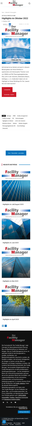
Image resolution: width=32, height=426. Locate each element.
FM (13, 118)
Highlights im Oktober (7, 120)
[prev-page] (3, 326)
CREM (14, 115)
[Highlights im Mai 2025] (16, 262)
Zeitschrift (5, 128)
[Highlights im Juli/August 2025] (16, 185)
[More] (30, 110)
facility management (22, 115)
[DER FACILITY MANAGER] (16, 3)
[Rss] (7, 402)
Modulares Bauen (6, 123)
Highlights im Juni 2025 (11, 243)
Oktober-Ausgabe (23, 123)
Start (3, 12)
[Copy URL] (25, 110)
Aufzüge (9, 115)
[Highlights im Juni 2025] (16, 224)
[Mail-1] (3, 402)
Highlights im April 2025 (11, 319)
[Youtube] (15, 402)
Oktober (15, 123)
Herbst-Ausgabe (20, 118)
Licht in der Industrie (20, 120)
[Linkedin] (13, 110)
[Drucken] (21, 110)
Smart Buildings (21, 125)
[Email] (17, 110)
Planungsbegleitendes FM (8, 125)
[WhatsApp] (9, 110)
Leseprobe (7, 89)
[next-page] (6, 326)
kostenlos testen (9, 94)
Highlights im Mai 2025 (10, 281)
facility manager (6, 118)
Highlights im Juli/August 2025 (13, 204)
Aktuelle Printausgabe (10, 12)
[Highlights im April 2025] (16, 300)
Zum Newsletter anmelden (16, 153)
